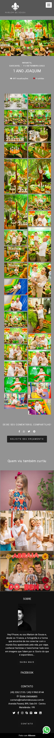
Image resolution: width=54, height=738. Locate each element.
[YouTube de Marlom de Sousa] (35, 713)
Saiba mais (27, 662)
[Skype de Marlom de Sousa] (27, 713)
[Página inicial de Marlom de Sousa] (15, 8)
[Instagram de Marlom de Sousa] (22, 713)
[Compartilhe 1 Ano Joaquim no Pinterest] (34, 431)
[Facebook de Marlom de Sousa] (18, 713)
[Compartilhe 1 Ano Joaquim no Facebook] (19, 431)
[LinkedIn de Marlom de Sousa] (40, 713)
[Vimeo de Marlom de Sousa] (31, 713)
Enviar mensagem (28, 696)
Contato (27, 724)
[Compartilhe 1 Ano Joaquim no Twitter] (29, 431)
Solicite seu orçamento (27, 439)
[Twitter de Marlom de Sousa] (14, 713)
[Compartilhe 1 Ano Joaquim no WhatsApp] (24, 431)
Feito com (27, 735)
